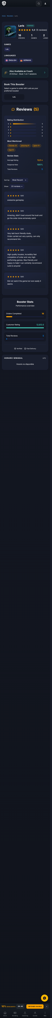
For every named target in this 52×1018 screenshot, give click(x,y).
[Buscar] (39, 3)
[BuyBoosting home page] (4, 3)
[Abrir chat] (44, 998)
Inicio (4, 16)
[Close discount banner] (47, 1007)
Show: (6, 186)
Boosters (10, 16)
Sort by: (7, 180)
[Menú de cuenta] (45, 3)
